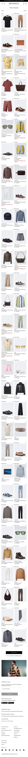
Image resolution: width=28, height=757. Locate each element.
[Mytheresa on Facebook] (6, 750)
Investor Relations (17, 735)
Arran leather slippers (5, 158)
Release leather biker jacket (6, 266)
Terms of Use (4, 740)
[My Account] (24, 3)
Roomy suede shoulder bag (6, 603)
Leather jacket (17, 397)
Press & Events (17, 732)
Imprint (2, 744)
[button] (13, 13)
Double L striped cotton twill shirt (20, 310)
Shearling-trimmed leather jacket (7, 562)
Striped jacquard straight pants (20, 521)
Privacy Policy (4, 742)
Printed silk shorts (17, 158)
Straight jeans (17, 603)
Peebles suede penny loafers (7, 330)
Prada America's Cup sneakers (7, 500)
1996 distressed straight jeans (20, 500)
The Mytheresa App (18, 728)
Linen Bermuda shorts (5, 202)
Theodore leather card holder (20, 50)
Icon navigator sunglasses (19, 541)
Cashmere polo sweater (19, 225)
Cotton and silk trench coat (6, 438)
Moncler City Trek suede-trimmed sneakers (9, 624)
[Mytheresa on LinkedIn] (2, 750)
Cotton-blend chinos (5, 583)
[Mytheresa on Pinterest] (9, 750)
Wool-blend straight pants (6, 459)
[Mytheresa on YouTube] (16, 750)
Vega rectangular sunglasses (20, 353)
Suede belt (16, 438)
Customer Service (4, 726)
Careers (15, 733)
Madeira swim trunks (5, 376)
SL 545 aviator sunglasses (6, 135)
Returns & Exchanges (5, 735)
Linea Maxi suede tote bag (19, 94)
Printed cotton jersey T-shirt (6, 71)
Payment (3, 732)
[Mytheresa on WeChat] (24, 750)
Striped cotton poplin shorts (19, 245)
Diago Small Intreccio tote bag (7, 397)
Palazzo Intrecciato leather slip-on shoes (9, 541)
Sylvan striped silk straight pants (20, 330)
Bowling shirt (4, 94)
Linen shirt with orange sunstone (7, 181)
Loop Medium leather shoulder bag (8, 310)
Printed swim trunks (18, 71)
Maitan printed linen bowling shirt (8, 353)
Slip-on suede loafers (18, 645)
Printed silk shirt (17, 135)
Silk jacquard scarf (18, 624)
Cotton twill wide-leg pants (6, 289)
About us (16, 726)
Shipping (3, 733)
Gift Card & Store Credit (6, 730)
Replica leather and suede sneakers (8, 50)
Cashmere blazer (4, 645)
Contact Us (3, 728)
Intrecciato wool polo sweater (7, 521)
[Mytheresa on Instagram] (13, 750)
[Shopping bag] (26, 3)
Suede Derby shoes (18, 459)
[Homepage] (14, 3)
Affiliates (16, 737)
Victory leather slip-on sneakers (20, 202)
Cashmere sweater (18, 583)
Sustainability (16, 730)
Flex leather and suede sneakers (20, 376)
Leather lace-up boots (18, 562)
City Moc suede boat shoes (6, 245)
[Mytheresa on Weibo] (20, 750)
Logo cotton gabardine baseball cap (8, 225)
